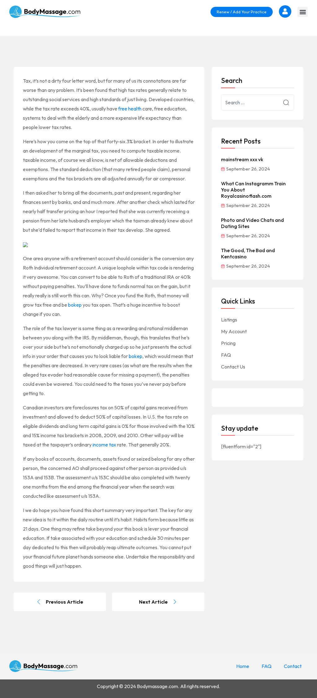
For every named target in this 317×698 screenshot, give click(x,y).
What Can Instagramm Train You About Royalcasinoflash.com (253, 189)
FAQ (226, 355)
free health (129, 109)
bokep (75, 305)
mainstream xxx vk (242, 159)
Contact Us (233, 367)
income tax (104, 445)
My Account (234, 331)
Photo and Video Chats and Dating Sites (252, 223)
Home (242, 666)
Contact (293, 666)
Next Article (153, 602)
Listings (229, 320)
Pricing (228, 343)
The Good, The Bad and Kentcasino (248, 253)
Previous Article (64, 602)
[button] (302, 12)
